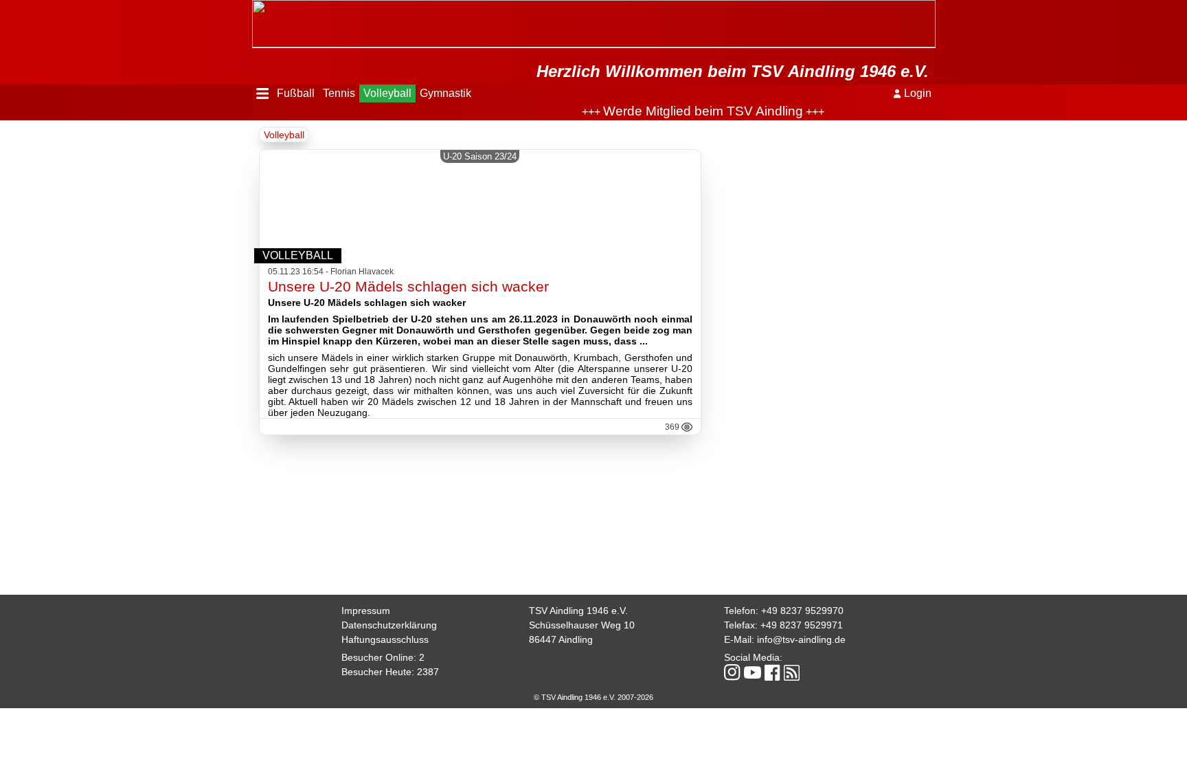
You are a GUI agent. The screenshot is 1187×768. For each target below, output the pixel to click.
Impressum (365, 610)
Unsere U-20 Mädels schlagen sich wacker (408, 286)
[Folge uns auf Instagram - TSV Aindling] (732, 673)
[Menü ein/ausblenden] (262, 93)
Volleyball (387, 93)
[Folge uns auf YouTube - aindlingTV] (752, 673)
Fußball (296, 93)
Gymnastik (445, 93)
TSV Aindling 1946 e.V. (578, 610)
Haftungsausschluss (385, 639)
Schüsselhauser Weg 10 (582, 624)
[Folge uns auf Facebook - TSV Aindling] (772, 673)
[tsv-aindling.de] (255, 7)
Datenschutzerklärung (389, 624)
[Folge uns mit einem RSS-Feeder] (792, 674)
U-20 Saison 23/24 (480, 156)
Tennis (339, 93)
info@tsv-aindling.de (801, 639)
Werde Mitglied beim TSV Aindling (679, 111)
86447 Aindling (561, 639)
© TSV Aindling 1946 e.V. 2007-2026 (593, 697)
